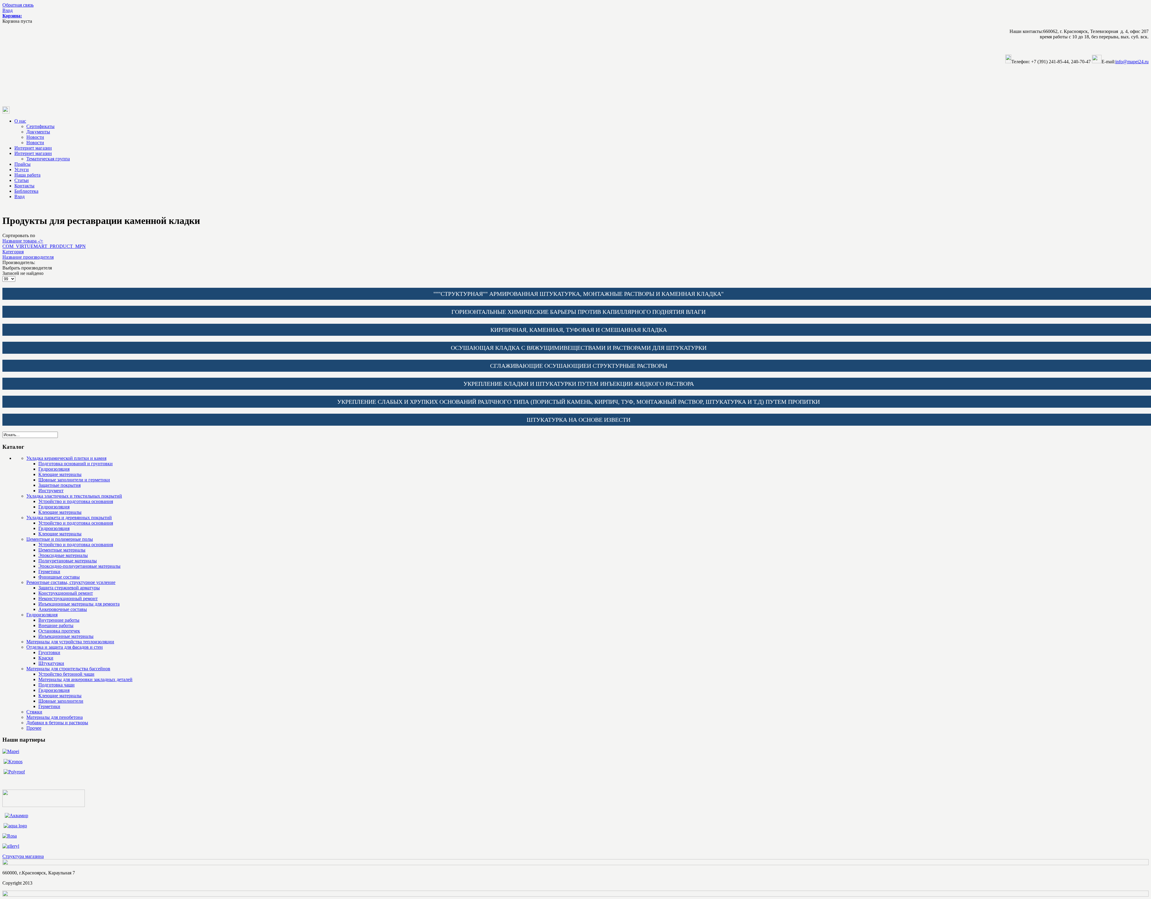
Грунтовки (49, 652)
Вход (7, 10)
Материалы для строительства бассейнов (68, 668)
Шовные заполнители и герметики (74, 479)
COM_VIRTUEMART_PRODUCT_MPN (44, 246)
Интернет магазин (33, 147)
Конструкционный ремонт (65, 593)
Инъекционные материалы (66, 636)
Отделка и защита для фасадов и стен (64, 647)
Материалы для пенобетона (54, 717)
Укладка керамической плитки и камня (66, 458)
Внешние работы (55, 625)
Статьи (21, 180)
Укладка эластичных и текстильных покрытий (74, 496)
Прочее (33, 728)
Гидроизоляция (54, 469)
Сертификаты (40, 126)
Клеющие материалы (60, 474)
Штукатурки (51, 663)
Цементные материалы (61, 549)
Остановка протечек (59, 630)
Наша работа (27, 174)
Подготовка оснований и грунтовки (75, 463)
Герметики (49, 571)
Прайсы (22, 164)
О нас (20, 121)
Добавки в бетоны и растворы (57, 722)
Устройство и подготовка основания (75, 501)
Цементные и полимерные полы (59, 539)
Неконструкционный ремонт (68, 598)
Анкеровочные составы (62, 609)
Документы (38, 131)
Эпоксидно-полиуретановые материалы (79, 566)
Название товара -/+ (22, 240)
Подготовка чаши (56, 684)
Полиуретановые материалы (67, 560)
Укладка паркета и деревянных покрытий (69, 517)
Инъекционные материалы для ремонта (79, 603)
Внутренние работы (58, 620)
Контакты (24, 185)
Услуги (21, 169)
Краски (45, 657)
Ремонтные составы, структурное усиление (70, 582)
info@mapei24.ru (1132, 61)
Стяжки (34, 711)
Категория (13, 251)
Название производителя (28, 257)
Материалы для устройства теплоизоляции (70, 641)
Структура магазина (23, 856)
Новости (35, 137)
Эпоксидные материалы (63, 555)
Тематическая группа (48, 158)
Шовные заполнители (60, 701)
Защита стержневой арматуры (69, 587)
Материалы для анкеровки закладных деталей (85, 679)
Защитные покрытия (59, 485)
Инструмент (51, 490)
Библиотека (26, 191)
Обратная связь (18, 4)
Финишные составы (59, 576)
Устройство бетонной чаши (66, 674)
